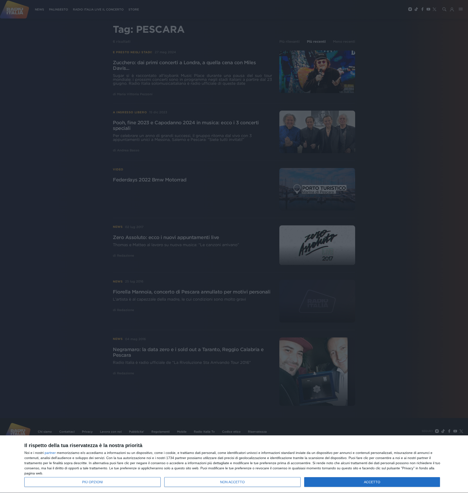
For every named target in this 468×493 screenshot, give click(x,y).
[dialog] (234, 464)
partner (50, 452)
